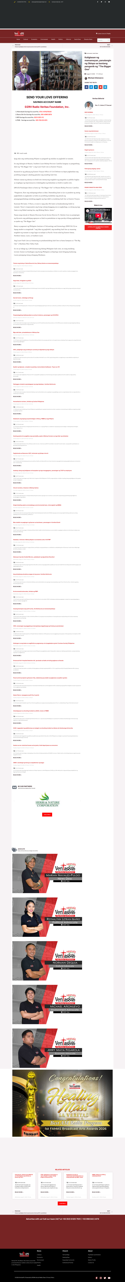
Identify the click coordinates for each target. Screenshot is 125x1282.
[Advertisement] (62, 17)
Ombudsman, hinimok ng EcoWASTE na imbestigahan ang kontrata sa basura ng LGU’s (24, 1176)
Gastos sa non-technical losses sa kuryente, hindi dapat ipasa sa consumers (35, 745)
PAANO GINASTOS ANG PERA (93, 187)
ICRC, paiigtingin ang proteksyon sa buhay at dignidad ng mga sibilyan (33, 349)
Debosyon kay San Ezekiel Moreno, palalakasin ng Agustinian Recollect (34, 557)
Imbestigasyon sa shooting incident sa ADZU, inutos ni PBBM (31, 711)
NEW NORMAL (89, 112)
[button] (86, 87)
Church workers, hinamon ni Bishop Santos (26, 488)
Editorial (68, 39)
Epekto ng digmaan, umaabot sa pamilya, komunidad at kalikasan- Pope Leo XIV (36, 367)
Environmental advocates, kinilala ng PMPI (25, 591)
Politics (61, 39)
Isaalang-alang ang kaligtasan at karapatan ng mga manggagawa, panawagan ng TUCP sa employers (42, 470)
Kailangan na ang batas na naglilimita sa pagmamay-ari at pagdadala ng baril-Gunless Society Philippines (43, 643)
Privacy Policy (50, 1277)
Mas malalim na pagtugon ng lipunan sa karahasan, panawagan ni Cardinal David (36, 522)
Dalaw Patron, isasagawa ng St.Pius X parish (26, 695)
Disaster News (88, 39)
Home (18, 39)
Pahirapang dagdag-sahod (92, 168)
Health (53, 39)
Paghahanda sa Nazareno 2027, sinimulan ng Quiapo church (30, 453)
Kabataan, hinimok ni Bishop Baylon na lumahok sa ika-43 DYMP (32, 539)
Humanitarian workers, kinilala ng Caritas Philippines (28, 401)
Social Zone (77, 39)
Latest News (95, 53)
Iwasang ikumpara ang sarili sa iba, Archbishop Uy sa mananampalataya (34, 608)
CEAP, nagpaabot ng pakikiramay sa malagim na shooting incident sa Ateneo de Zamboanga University (43, 728)
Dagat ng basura (89, 150)
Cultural (25, 39)
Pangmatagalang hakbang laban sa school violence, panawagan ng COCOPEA (35, 315)
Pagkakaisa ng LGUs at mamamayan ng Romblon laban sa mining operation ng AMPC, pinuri (74, 1176)
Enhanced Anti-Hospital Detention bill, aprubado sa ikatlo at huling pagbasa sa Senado (38, 660)
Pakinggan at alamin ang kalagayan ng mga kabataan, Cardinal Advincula (34, 384)
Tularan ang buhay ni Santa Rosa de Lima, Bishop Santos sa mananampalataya (36, 263)
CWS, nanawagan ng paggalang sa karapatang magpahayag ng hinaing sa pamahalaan (38, 626)
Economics (34, 39)
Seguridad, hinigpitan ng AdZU (22, 280)
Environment (44, 39)
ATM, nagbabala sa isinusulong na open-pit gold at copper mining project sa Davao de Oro (49, 1176)
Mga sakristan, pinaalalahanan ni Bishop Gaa (26, 332)
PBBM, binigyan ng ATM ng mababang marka (99, 1175)
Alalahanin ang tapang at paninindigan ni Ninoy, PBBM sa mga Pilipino (33, 418)
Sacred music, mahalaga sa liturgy (23, 298)
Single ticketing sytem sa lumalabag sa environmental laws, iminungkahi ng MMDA (37, 505)
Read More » (17, 275)
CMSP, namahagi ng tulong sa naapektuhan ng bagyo (28, 762)
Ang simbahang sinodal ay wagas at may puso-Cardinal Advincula (32, 574)
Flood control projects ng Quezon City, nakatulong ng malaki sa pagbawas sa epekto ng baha (40, 678)
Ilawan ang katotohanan (92, 131)
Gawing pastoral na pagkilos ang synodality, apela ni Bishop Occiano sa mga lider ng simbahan (40, 436)
